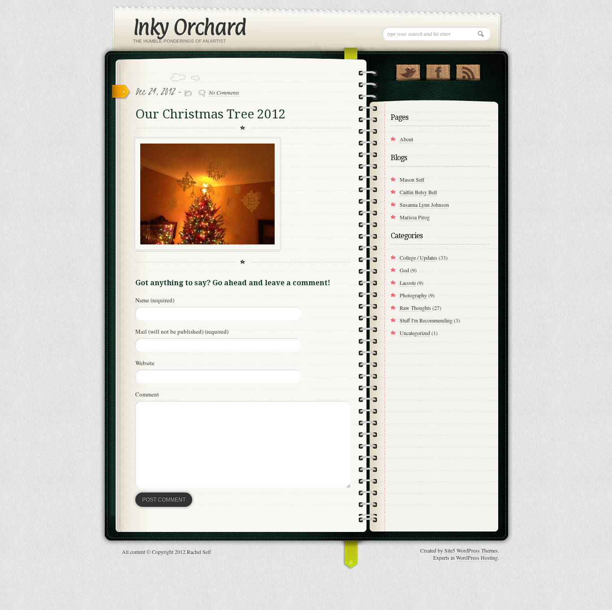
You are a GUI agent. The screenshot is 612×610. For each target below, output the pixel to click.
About (406, 139)
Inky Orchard (189, 26)
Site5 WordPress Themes (471, 550)
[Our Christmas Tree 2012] (207, 247)
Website (145, 363)
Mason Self (412, 179)
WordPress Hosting (477, 557)
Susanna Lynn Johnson (424, 204)
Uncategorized (415, 332)
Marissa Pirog (415, 217)
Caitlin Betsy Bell (418, 192)
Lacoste (408, 282)
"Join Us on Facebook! (438, 70)
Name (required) (154, 300)
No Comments (224, 92)
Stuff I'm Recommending (426, 320)
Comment (147, 394)
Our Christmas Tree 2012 (210, 114)
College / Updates (418, 257)
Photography (413, 295)
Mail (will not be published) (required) (181, 331)
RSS (468, 70)
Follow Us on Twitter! (408, 70)
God (404, 270)
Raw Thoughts (415, 307)
